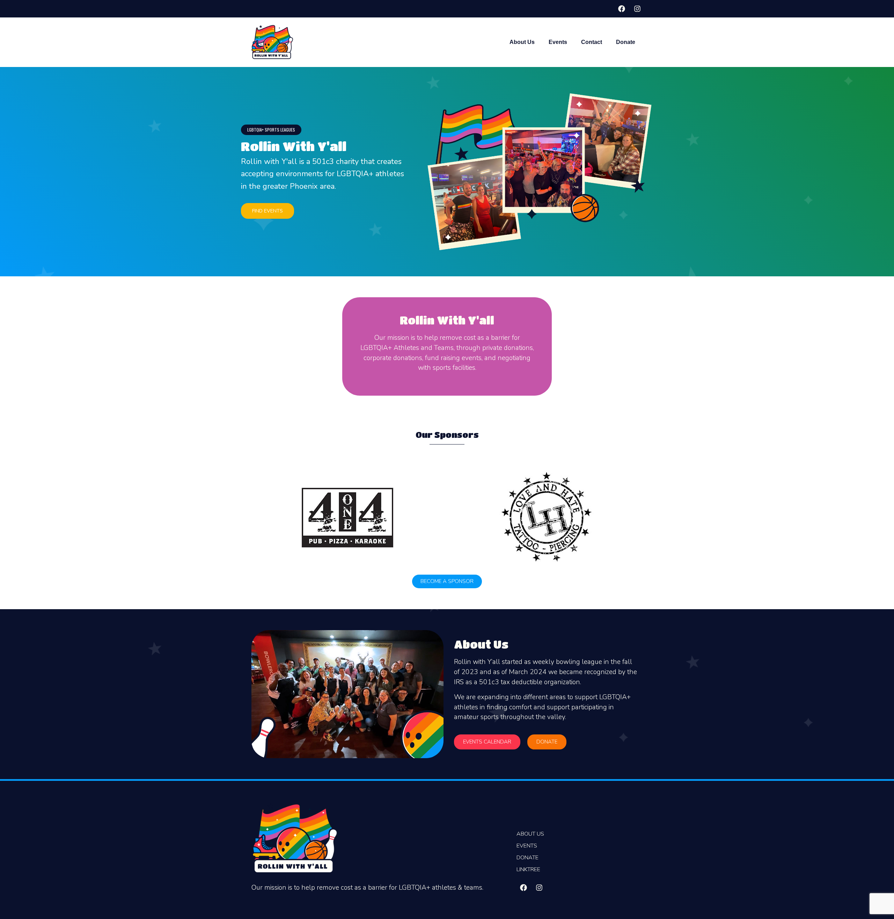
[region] (447, 171)
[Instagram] (637, 9)
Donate (625, 42)
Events (558, 42)
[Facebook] (622, 9)
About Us (522, 42)
